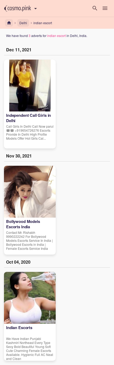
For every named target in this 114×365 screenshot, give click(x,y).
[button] (17, 8)
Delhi (23, 22)
